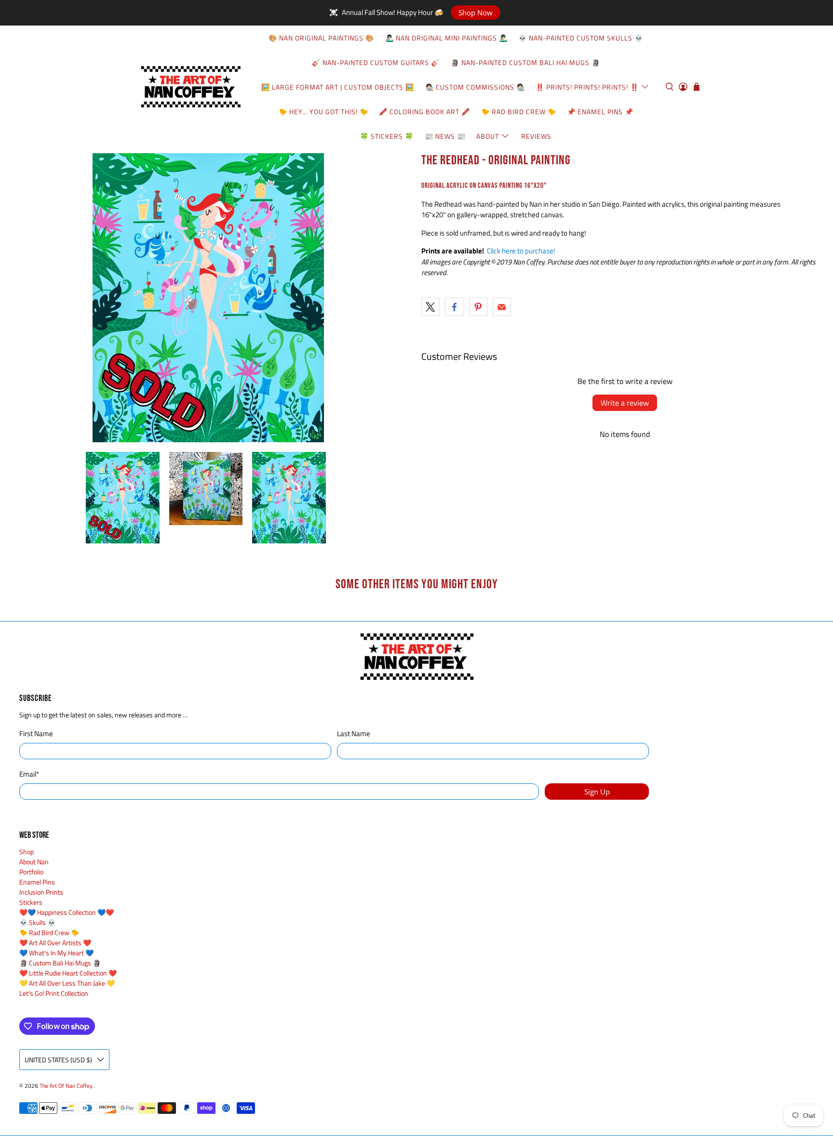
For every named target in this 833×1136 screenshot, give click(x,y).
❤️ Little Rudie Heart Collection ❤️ (68, 973)
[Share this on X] (430, 307)
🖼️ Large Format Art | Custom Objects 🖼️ (337, 87)
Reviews (536, 136)
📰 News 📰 (445, 136)
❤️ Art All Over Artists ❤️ (55, 943)
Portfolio (31, 872)
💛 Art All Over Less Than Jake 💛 (67, 983)
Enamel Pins (37, 882)
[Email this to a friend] (502, 307)
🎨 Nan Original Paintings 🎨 (321, 38)
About (487, 136)
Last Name (353, 733)
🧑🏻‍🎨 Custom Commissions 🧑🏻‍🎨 (475, 87)
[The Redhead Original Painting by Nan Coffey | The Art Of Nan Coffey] (208, 297)
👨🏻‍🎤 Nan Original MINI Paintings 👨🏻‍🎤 (446, 38)
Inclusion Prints (41, 892)
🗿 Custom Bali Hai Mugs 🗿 (60, 963)
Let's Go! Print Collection (53, 993)
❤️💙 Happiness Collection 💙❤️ (66, 912)
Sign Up (597, 791)
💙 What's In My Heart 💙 (56, 953)
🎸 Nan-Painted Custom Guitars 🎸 (376, 62)
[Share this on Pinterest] (478, 307)
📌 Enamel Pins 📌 (600, 111)
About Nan (34, 862)
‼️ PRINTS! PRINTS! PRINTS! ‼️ (587, 87)
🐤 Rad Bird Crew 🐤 (518, 111)
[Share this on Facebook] (454, 307)
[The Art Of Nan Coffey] (190, 86)
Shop (26, 851)
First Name (36, 733)
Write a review (625, 403)
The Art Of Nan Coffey (66, 1086)
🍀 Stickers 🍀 (387, 136)
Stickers (30, 902)
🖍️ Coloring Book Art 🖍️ (424, 111)
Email (29, 774)
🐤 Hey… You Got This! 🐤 (323, 111)
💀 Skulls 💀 (37, 922)
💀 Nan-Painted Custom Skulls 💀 (580, 38)
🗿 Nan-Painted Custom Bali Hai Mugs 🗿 (525, 62)
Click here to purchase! (521, 250)
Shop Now (475, 12)
